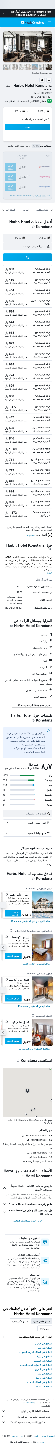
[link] (30, 921)
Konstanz (41, 1442)
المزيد (49, 572)
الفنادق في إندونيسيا (43, 1360)
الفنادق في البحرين (43, 1369)
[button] (3, 13)
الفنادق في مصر (44, 1373)
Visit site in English (26, 14)
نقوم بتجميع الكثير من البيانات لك (33, 1416)
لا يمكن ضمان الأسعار (31, 1402)
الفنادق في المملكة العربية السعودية (35, 1352)
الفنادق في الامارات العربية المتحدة (36, 1364)
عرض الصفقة (15, 913)
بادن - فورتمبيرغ (17, 1436)
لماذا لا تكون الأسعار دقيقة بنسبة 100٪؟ (30, 1422)
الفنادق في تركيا (44, 1356)
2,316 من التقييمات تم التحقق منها (22, 101)
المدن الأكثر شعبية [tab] (20, 1321)
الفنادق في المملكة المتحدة (39, 1382)
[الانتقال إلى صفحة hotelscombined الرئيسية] (33, 22)
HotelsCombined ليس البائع (35, 1411)
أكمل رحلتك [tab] (44, 1328)
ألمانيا (36, 1436)
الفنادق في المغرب (43, 1343)
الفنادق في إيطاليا (44, 1386)
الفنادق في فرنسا (44, 1377)
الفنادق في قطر (44, 1347)
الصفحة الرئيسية (48, 1436)
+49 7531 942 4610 (41, 96)
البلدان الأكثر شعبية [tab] (41, 1321)
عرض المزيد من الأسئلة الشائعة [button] (27, 1220)
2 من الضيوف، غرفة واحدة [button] (35, 119)
